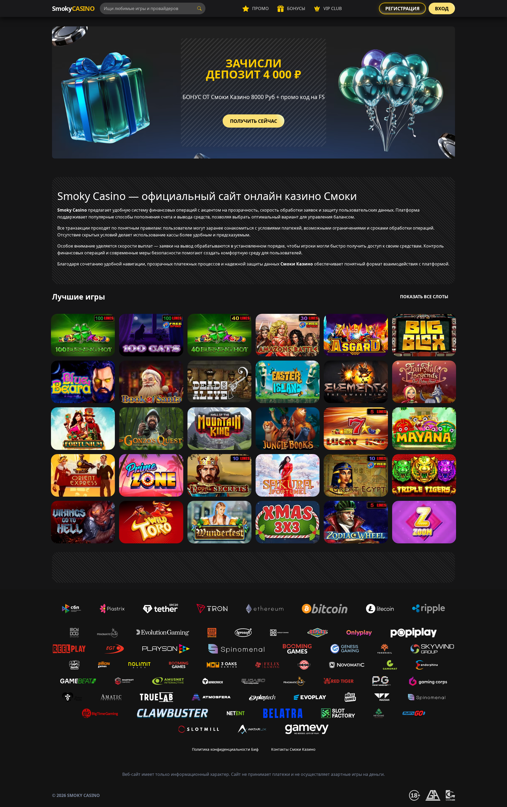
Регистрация (402, 8)
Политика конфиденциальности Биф (225, 749)
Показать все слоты (424, 297)
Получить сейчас (253, 121)
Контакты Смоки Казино (293, 749)
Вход (442, 8)
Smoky (73, 8)
